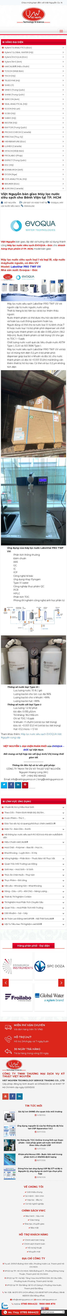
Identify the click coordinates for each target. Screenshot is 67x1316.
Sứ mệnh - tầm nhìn (34, 1196)
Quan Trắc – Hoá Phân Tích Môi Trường (24, 907)
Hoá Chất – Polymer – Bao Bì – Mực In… (24, 847)
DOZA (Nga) (10, 174)
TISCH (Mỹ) (9, 75)
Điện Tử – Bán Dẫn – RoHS (18, 829)
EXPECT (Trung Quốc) (15, 160)
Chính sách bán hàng (34, 1240)
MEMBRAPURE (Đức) (15, 141)
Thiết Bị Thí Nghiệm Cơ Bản (18, 896)
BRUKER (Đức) (11, 183)
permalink (29, 206)
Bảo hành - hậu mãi (35, 1216)
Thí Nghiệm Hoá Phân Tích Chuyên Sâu (24, 902)
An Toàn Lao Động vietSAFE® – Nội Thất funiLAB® (29, 918)
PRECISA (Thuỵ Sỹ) (13, 136)
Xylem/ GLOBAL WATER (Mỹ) (18, 52)
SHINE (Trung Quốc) (14, 94)
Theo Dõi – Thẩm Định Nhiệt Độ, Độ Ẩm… (25, 812)
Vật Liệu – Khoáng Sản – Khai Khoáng (23, 885)
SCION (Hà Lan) (12, 108)
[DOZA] (49, 966)
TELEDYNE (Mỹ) (12, 80)
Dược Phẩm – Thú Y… (15, 818)
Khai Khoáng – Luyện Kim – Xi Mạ (21, 853)
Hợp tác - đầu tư (34, 1200)
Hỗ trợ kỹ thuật (35, 1248)
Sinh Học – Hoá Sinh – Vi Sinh (19, 869)
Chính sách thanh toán (34, 1244)
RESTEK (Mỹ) (10, 122)
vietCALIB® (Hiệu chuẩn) (16, 66)
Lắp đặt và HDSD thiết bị (35, 203)
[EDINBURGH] (17, 966)
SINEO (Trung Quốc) (14, 90)
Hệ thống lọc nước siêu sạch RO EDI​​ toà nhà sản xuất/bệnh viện (33, 836)
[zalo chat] (5, 1305)
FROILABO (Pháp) (13, 155)
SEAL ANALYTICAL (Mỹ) (15, 104)
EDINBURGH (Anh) (13, 169)
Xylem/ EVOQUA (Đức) (16, 57)
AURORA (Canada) (13, 188)
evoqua (55, 203)
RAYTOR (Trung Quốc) (15, 127)
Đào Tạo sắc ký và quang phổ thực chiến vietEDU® (30, 823)
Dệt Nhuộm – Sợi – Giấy (16, 913)
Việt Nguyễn (10, 203)
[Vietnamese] (47, 1308)
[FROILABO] (17, 997)
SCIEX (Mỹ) (9, 113)
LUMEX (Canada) (13, 146)
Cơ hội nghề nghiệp (34, 1204)
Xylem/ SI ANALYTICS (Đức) (18, 47)
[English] (43, 1308)
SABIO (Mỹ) (10, 118)
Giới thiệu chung (34, 1192)
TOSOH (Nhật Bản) (14, 71)
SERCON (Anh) (11, 99)
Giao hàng (34, 1220)
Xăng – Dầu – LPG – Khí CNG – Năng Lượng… (26, 891)
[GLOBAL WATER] (49, 997)
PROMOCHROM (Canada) (17, 132)
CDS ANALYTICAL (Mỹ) (15, 179)
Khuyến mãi (34, 1251)
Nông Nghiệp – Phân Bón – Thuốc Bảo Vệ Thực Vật (30, 858)
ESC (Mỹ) (9, 165)
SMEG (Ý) (9, 85)
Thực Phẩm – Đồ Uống (16, 880)
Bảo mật (35, 1228)
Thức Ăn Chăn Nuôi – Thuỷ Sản (20, 875)
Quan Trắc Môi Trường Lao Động (21, 864)
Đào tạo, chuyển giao (34, 1224)
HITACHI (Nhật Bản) (14, 151)
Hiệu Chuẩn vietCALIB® (16, 842)
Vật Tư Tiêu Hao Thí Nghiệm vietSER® (23, 924)
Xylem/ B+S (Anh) (13, 61)
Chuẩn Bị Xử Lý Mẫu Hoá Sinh (19, 807)
